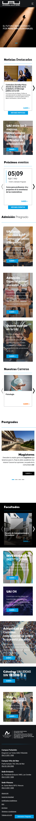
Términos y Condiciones (9, 811)
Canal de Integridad (8, 797)
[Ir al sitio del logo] (20, 4)
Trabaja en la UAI (7, 815)
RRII (3, 804)
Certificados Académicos (9, 800)
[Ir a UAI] (8, 4)
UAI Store (4, 808)
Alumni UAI (5, 793)
